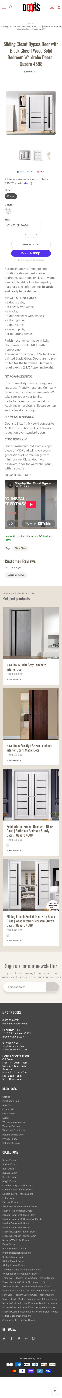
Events (6, 1117)
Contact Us (8, 1109)
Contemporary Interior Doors (17, 1185)
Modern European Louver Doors (19, 1236)
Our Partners (9, 1113)
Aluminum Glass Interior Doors (18, 1320)
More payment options (31, 259)
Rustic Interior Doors (13, 1257)
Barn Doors (8, 1168)
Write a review (16, 575)
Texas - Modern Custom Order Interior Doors (25, 1282)
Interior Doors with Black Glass (18, 1215)
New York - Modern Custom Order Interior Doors (28, 1294)
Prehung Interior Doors (14, 1248)
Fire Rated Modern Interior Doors (19, 1206)
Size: (7, 219)
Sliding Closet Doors (13, 1261)
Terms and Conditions (13, 1130)
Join (53, 987)
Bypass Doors (9, 1173)
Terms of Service (11, 1126)
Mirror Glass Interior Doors (16, 1315)
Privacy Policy (9, 1139)
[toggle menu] (4, 7)
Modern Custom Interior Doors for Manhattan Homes (30, 1311)
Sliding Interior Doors (13, 1265)
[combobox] (23, 225)
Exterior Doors (10, 1202)
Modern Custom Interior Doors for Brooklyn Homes (29, 1303)
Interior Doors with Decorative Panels (22, 1219)
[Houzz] (33, 1338)
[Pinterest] (18, 1338)
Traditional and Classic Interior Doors (21, 1269)
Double (10, 196)
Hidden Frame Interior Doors (17, 1210)
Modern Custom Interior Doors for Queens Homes (28, 1307)
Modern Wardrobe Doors (15, 1240)
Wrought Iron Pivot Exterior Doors (20, 1273)
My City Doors (34, 1358)
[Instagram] (26, 1338)
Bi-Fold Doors (9, 1177)
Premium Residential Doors (16, 1252)
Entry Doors (8, 1198)
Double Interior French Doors (17, 1193)
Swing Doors (9, 1160)
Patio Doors (8, 1244)
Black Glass (20, 548)
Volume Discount (11, 1143)
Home (31, 23)
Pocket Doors (9, 1164)
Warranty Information (13, 1122)
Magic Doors (9, 1181)
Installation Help (10, 1101)
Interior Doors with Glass (15, 1223)
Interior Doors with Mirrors (16, 1227)
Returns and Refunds (13, 1134)
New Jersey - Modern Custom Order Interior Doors (29, 1290)
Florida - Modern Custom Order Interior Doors (26, 1286)
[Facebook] (11, 1338)
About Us (7, 1105)
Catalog (6, 1096)
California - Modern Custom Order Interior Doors (28, 1278)
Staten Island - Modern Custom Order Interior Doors (29, 1299)
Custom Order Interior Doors (17, 1189)
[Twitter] (4, 1338)
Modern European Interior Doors (19, 1231)
